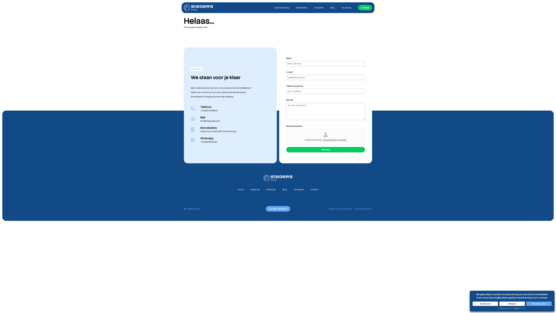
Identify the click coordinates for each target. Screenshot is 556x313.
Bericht (289, 100)
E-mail (289, 72)
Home (241, 189)
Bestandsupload (294, 126)
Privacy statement (363, 209)
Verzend (325, 149)
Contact (365, 7)
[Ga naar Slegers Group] (198, 8)
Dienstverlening (281, 7)
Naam (289, 58)
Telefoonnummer (294, 86)
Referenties (301, 7)
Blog (332, 7)
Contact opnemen (278, 209)
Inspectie (255, 189)
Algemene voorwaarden (340, 209)
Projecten (318, 7)
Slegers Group (193, 209)
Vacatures (346, 7)
